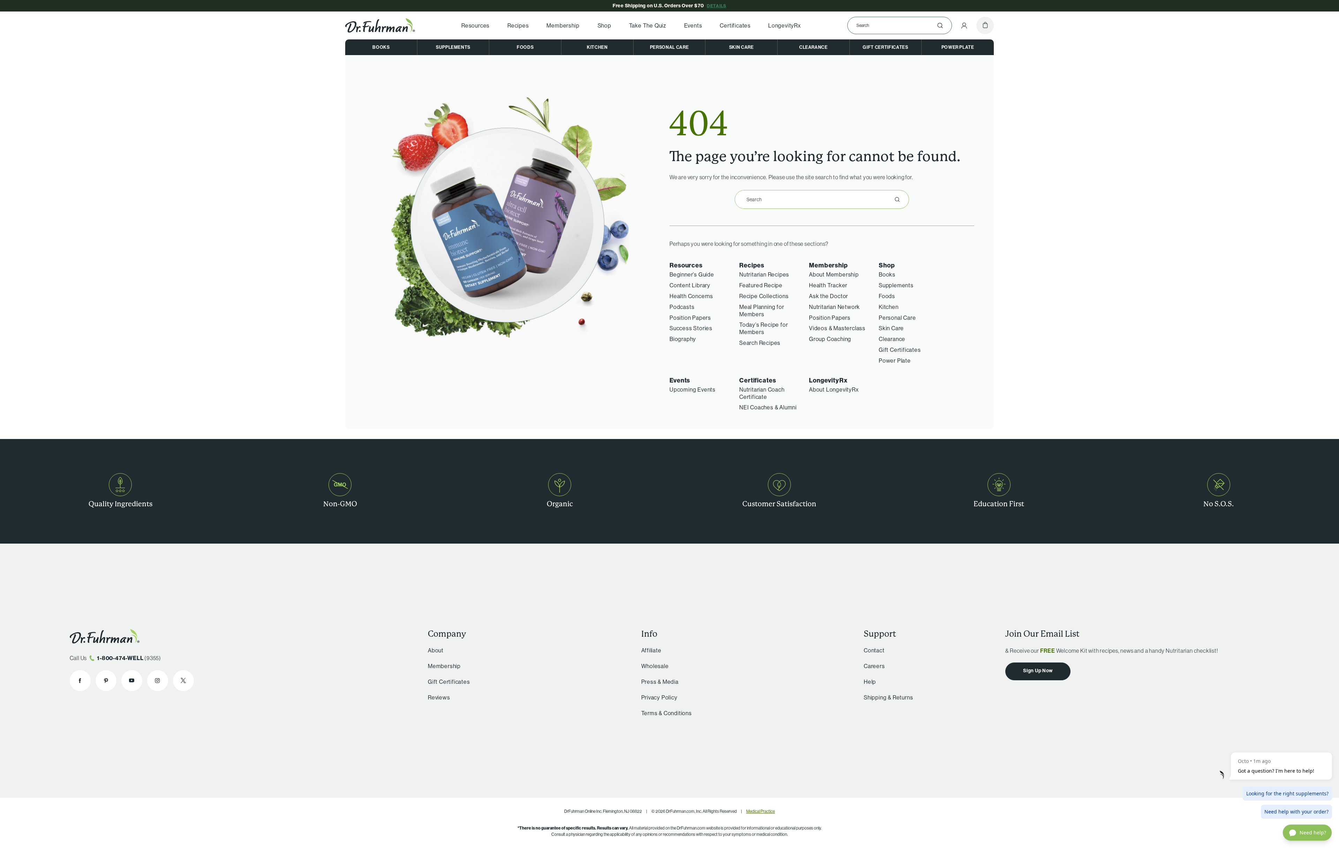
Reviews (439, 697)
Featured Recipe (760, 285)
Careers (874, 665)
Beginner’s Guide (692, 274)
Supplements (453, 47)
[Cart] (985, 25)
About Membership (834, 274)
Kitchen (597, 47)
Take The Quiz (647, 25)
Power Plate (957, 47)
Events (693, 25)
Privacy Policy (659, 697)
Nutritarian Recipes (764, 274)
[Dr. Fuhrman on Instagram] (157, 680)
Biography (683, 338)
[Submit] (940, 25)
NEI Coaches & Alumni (768, 407)
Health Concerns (691, 296)
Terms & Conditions (666, 713)
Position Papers (690, 317)
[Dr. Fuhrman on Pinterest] (106, 680)
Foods (525, 47)
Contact (874, 650)
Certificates (735, 25)
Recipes (518, 25)
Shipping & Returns (888, 697)
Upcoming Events (693, 389)
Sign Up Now (1038, 671)
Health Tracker (828, 285)
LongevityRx (784, 25)
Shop (604, 25)
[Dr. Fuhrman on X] (183, 680)
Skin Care (741, 47)
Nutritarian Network (834, 306)
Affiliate (651, 650)
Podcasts (682, 306)
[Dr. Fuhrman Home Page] (380, 25)
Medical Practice (760, 811)
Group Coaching (830, 338)
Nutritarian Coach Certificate (762, 393)
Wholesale (655, 665)
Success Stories (691, 328)
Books (380, 47)
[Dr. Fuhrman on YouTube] (131, 680)
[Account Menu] (964, 25)
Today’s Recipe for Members (763, 328)
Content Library (690, 285)
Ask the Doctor (828, 296)
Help (870, 681)
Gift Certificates (885, 47)
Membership (562, 25)
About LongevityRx (834, 389)
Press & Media (660, 681)
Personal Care (669, 47)
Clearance (813, 47)
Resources (475, 25)
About (436, 650)
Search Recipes (759, 342)
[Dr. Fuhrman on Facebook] (80, 680)
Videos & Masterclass (837, 328)
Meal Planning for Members (761, 310)
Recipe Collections (763, 296)
